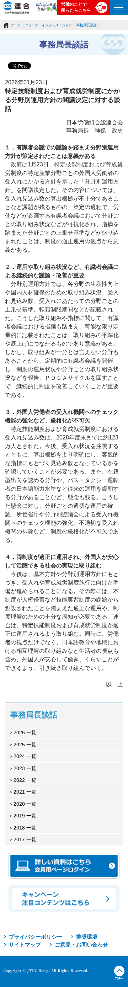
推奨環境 (86, 937)
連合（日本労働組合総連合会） (17, 7)
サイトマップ (25, 944)
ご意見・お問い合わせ (81, 944)
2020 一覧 (25, 804)
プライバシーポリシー (35, 937)
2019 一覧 (25, 815)
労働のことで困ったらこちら (76, 7)
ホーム (15, 25)
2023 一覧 (25, 768)
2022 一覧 (25, 780)
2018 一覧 (25, 828)
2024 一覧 (25, 756)
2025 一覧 (25, 744)
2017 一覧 (25, 839)
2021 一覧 (25, 792)
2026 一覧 (25, 732)
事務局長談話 (86, 25)
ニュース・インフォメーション (48, 25)
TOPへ (119, 973)
